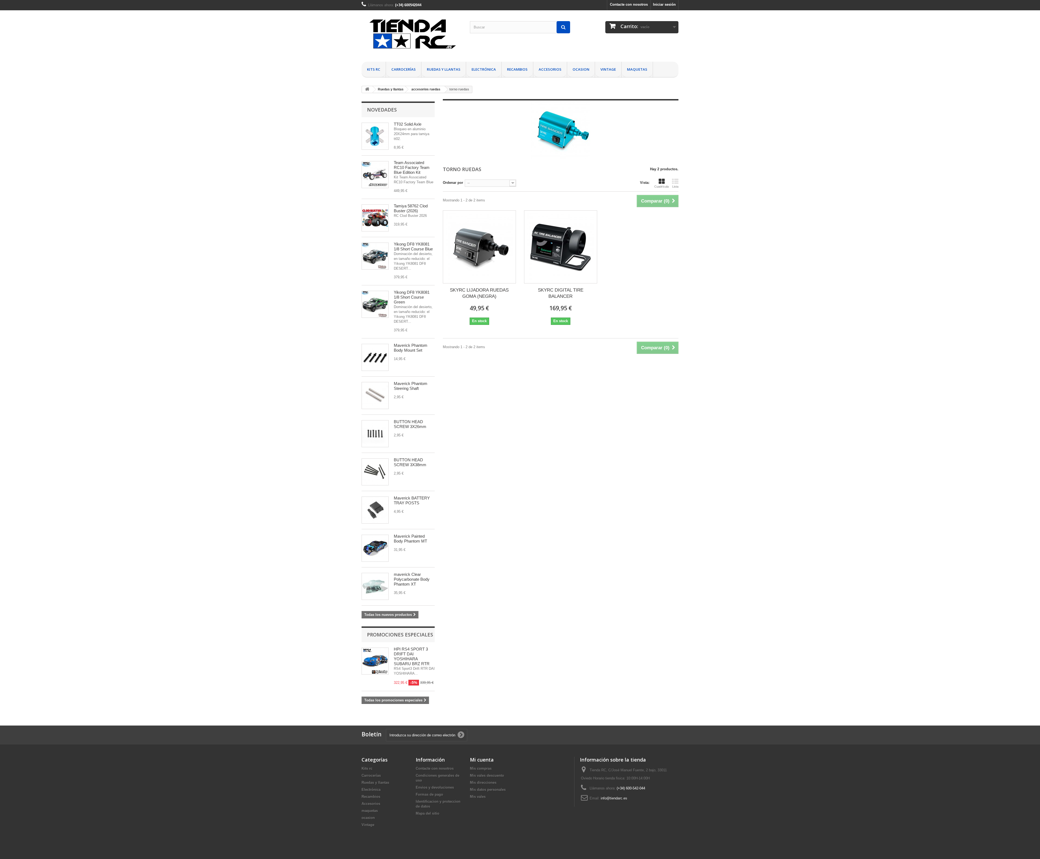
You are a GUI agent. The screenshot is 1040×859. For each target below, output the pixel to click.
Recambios (517, 69)
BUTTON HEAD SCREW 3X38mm (410, 462)
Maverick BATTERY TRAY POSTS (412, 500)
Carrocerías (403, 69)
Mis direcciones (483, 782)
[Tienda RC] (412, 36)
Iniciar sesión (664, 4)
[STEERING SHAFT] (375, 395)
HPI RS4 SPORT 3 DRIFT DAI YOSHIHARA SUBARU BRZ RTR (412, 656)
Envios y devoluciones (435, 787)
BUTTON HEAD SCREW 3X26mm (410, 424)
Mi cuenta (482, 759)
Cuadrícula (661, 186)
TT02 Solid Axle (407, 124)
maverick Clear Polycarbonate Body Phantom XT (412, 579)
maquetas (637, 69)
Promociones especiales (400, 634)
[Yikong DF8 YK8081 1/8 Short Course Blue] (375, 256)
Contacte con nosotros (629, 4)
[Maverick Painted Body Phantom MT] (375, 548)
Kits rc (373, 69)
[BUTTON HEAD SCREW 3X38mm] (375, 471)
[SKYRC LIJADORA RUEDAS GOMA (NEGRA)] (479, 247)
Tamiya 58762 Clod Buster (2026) (411, 208)
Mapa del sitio (427, 813)
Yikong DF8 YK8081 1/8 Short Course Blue (413, 246)
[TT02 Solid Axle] (375, 136)
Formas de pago (429, 794)
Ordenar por (453, 183)
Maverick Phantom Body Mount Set (410, 347)
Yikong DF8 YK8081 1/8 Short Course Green (412, 297)
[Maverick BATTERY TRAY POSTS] (375, 510)
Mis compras (481, 768)
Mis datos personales (488, 790)
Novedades (382, 109)
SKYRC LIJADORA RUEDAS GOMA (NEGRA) (479, 293)
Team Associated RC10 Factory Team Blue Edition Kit (412, 167)
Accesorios (550, 69)
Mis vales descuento (487, 775)
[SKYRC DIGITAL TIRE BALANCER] (560, 247)
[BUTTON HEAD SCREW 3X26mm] (375, 433)
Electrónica (484, 69)
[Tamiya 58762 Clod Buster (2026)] (375, 217)
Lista (675, 186)
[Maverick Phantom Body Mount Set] (375, 357)
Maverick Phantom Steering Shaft (410, 386)
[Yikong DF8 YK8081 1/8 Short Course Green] (375, 304)
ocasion (581, 69)
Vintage (608, 69)
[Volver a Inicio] (367, 89)
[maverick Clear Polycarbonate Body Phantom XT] (375, 586)
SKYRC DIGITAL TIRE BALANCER (560, 293)
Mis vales (478, 797)
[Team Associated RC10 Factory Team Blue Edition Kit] (375, 174)
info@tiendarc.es (614, 798)
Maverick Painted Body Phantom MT (410, 538)
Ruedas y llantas (443, 69)
